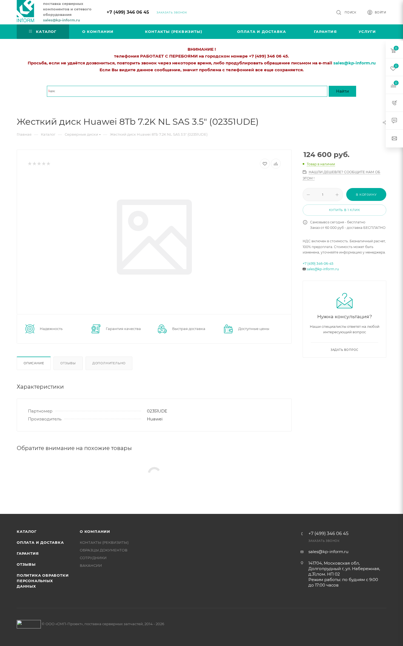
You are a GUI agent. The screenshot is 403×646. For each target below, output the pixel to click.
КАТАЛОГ (27, 531)
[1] (29, 163)
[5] (48, 163)
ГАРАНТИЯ (28, 553)
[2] (34, 163)
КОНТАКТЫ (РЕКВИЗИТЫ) (104, 542)
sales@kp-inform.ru (322, 269)
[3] (38, 163)
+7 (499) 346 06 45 (128, 12)
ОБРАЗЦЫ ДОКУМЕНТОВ (103, 550)
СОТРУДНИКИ (93, 558)
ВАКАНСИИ (91, 565)
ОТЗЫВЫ (26, 564)
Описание (34, 363)
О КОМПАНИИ (95, 531)
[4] (43, 163)
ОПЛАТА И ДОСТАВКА (40, 542)
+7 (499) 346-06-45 (318, 263)
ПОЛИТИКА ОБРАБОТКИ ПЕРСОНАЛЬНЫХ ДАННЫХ (43, 580)
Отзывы (68, 363)
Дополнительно (109, 363)
